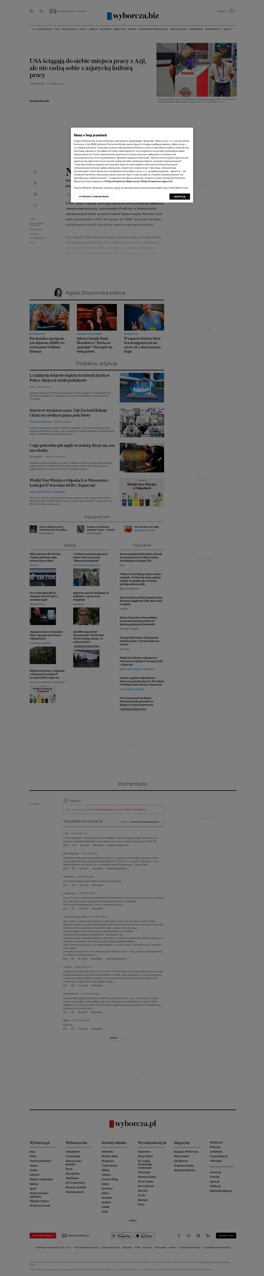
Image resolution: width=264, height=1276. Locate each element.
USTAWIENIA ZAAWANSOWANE (94, 196)
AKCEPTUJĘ (179, 196)
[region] (132, 165)
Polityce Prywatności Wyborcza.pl (122, 181)
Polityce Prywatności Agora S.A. (156, 181)
